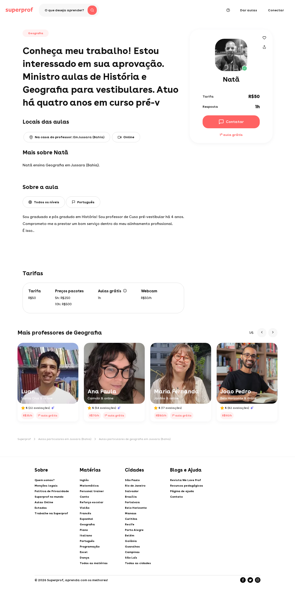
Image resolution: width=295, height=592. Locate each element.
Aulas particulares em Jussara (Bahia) (64, 439)
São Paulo (132, 480)
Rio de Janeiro (135, 485)
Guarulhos (132, 546)
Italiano (86, 535)
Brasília (131, 496)
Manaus (130, 513)
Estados (41, 507)
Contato (176, 496)
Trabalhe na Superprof (51, 513)
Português (87, 541)
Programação (90, 546)
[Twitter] (250, 580)
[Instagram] (257, 580)
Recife (129, 524)
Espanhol (86, 518)
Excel (84, 552)
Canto (84, 496)
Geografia (87, 524)
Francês (85, 513)
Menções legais (46, 485)
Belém (129, 535)
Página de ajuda (182, 491)
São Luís (131, 557)
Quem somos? (45, 480)
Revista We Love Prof (185, 480)
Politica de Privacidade (52, 491)
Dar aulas (248, 10)
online (128, 137)
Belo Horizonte (136, 507)
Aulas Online (44, 502)
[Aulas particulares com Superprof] (19, 10)
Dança (84, 557)
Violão (84, 507)
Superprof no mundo (49, 496)
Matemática (89, 485)
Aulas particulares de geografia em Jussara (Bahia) (135, 439)
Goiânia (131, 541)
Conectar (276, 10)
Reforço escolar (91, 502)
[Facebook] (243, 580)
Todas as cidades (138, 563)
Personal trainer (92, 491)
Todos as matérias (94, 563)
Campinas (132, 552)
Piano (84, 530)
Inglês (84, 480)
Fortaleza (132, 502)
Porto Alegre (134, 530)
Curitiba (131, 518)
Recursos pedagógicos (186, 485)
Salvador (132, 491)
